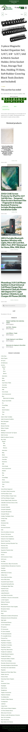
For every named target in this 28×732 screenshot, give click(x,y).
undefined (3, 703)
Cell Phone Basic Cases (6, 493)
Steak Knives (4, 688)
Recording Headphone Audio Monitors (9, 665)
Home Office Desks (5, 579)
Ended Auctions (4, 548)
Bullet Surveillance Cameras (7, 437)
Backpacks (3, 423)
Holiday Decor (4, 575)
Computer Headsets (5, 507)
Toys (3, 414)
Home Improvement (6, 394)
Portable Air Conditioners (6, 651)
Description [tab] (5, 109)
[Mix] (11, 101)
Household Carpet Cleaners (7, 581)
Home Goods (5, 391)
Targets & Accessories (6, 692)
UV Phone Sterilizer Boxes (7, 710)
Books (3, 380)
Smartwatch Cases (5, 683)
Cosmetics (4, 385)
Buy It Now (3, 439)
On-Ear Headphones (5, 624)
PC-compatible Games (6, 636)
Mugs (2, 613)
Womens (5, 448)
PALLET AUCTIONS (6, 400)
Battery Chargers (5, 428)
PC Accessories (4, 629)
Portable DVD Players (6, 656)
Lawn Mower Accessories (7, 595)
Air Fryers (3, 360)
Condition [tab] (5, 106)
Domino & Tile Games (6, 534)
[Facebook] (4, 99)
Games (2, 554)
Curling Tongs (4, 518)
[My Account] (17, 7)
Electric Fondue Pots (5, 541)
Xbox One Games (5, 719)
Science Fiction (4, 676)
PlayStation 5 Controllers (6, 645)
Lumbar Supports (5, 599)
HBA (3, 389)
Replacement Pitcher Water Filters (8, 672)
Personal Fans (4, 638)
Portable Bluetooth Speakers (7, 654)
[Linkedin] (19, 99)
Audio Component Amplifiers (7, 419)
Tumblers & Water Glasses (7, 699)
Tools (24, 93)
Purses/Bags (5, 405)
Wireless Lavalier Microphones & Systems (10, 715)
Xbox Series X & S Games (7, 722)
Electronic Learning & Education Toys (9, 543)
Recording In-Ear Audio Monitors (8, 667)
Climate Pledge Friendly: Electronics (9, 500)
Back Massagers (5, 421)
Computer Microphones (6, 511)
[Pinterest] (24, 99)
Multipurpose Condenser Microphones (9, 615)
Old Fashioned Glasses (6, 622)
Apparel (3, 367)
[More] (21, 101)
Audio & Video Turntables (6, 417)
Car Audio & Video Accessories (8, 491)
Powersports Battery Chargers (8, 658)
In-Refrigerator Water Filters (7, 586)
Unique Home (4, 706)
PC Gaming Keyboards (6, 633)
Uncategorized (4, 701)
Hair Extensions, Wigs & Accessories (9, 563)
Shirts (2, 681)
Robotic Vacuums (5, 674)
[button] (25, 20)
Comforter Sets (4, 505)
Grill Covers (3, 559)
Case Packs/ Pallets (6, 382)
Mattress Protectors (5, 602)
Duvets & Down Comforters (7, 536)
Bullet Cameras (4, 435)
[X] (9, 99)
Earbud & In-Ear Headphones (7, 538)
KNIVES (4, 470)
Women (5, 373)
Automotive (4, 376)
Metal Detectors (4, 604)
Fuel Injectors (4, 552)
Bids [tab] (15, 106)
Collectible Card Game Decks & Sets (9, 502)
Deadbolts (3, 520)
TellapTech (6, 728)
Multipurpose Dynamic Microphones (9, 618)
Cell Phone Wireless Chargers (7, 498)
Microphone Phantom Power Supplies (9, 606)
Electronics (16, 249)
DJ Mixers (3, 525)
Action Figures (4, 358)
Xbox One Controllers (6, 717)
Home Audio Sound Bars (6, 577)
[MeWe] (6, 101)
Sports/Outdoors (5, 409)
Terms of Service (16, 729)
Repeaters (3, 670)
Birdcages (3, 430)
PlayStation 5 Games (5, 647)
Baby (3, 378)
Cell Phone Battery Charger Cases (8, 496)
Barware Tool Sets (5, 426)
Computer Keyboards (6, 509)
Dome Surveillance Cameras (7, 532)
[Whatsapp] (16, 101)
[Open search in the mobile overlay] (14, 305)
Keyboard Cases (4, 588)
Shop (22, 7)
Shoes (3, 407)
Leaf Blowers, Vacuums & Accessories (9, 597)
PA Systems (4, 627)
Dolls (2, 529)
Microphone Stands (5, 609)
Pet (3, 403)
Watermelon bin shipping (8, 398)
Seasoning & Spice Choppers (7, 679)
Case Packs (5, 457)
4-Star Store (3, 356)
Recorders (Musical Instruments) (8, 663)
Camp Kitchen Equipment (6, 489)
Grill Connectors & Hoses (6, 557)
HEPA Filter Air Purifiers (6, 572)
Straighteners (4, 690)
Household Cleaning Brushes (7, 584)
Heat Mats (3, 570)
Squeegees (3, 685)
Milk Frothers (4, 611)
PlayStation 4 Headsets (6, 642)
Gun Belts (3, 561)
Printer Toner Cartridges (6, 661)
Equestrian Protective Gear (7, 550)
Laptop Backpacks (5, 593)
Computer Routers (5, 514)
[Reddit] (14, 99)
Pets (3, 475)
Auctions (20, 93)
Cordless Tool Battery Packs (7, 516)
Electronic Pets (4, 545)
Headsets (3, 568)
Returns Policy (17, 728)
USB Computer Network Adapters (8, 708)
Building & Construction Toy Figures (9, 432)
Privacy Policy (11, 728)
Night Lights (3, 620)
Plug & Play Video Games (7, 649)
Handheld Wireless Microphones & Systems (11, 566)
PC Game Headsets (5, 631)
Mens (4, 371)
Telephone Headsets (5, 694)
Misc (16, 160)
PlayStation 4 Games (5, 640)
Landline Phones (4, 590)
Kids (4, 369)
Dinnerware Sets (4, 523)
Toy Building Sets (5, 697)
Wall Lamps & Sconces (6, 713)
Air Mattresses (4, 362)
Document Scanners (5, 527)
